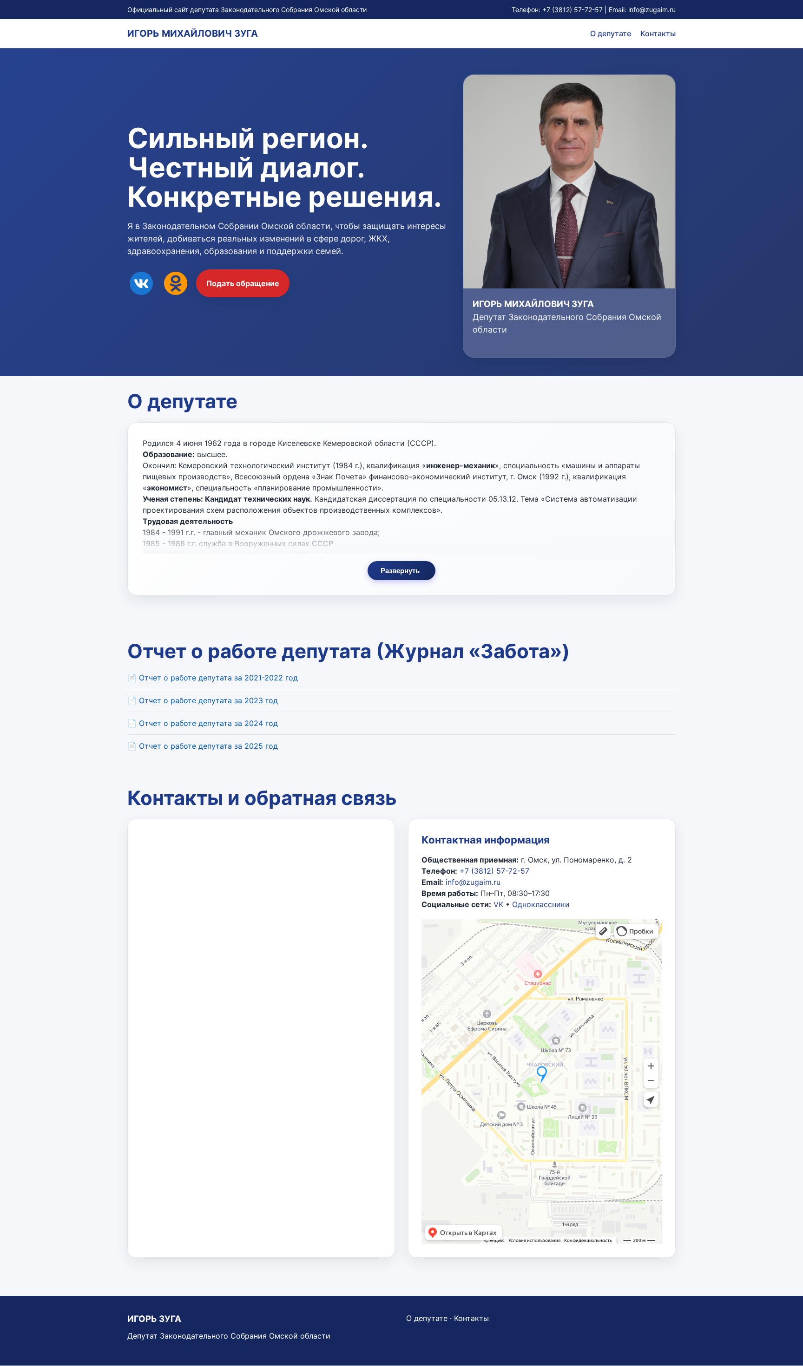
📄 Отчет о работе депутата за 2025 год (202, 746)
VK (498, 904)
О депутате (610, 33)
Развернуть (400, 571)
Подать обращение (242, 283)
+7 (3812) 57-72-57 (572, 9)
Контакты (658, 33)
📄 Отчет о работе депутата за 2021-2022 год (212, 677)
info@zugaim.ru (652, 9)
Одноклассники (541, 904)
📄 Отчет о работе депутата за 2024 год (202, 723)
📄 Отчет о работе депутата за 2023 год (202, 700)
